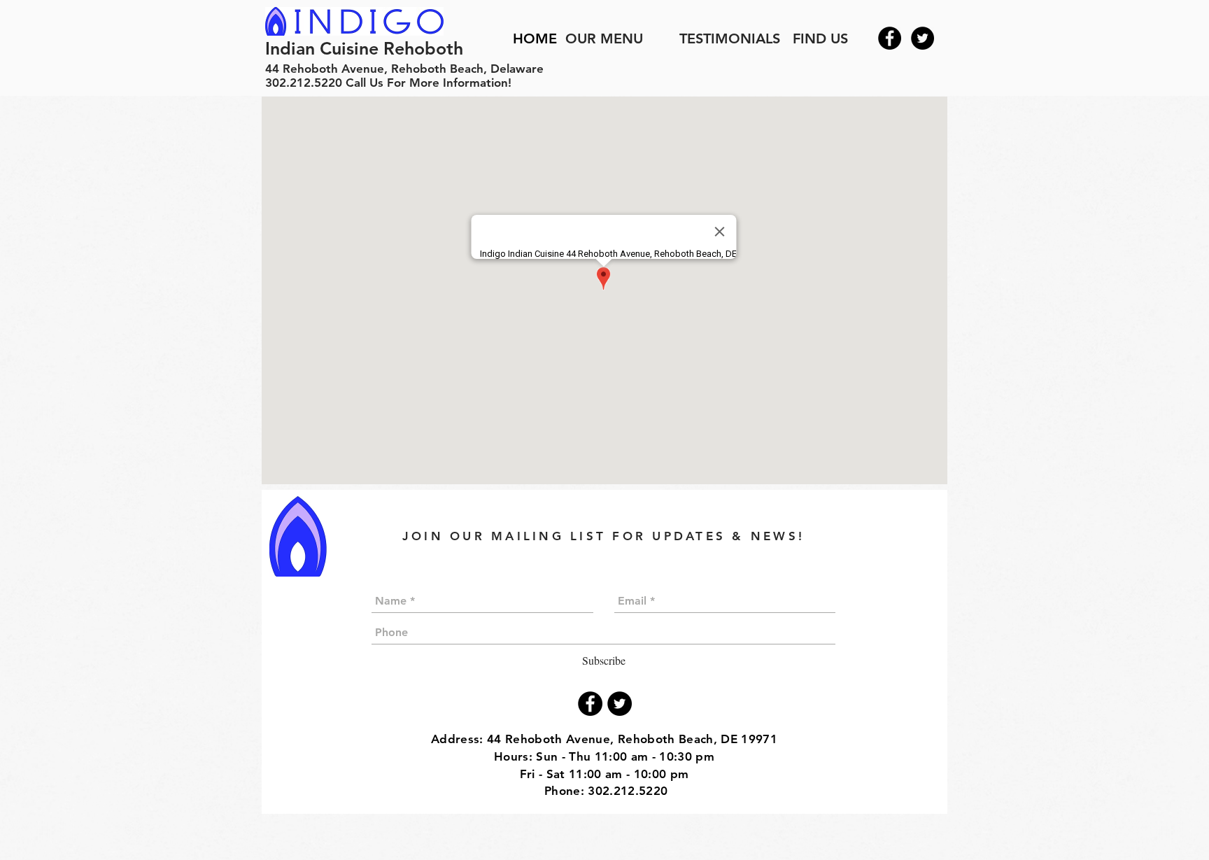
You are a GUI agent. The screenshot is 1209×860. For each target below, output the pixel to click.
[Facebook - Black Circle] (889, 38)
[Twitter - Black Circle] (922, 38)
